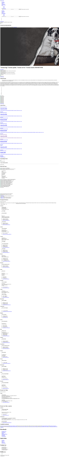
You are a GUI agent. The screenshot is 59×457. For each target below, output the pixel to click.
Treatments (3, 2)
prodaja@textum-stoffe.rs (6, 297)
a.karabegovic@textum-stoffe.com (7, 234)
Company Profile (4, 431)
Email (4, 197)
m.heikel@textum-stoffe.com (6, 342)
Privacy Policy (4, 13)
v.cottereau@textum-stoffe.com (6, 363)
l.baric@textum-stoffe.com (6, 247)
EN (2, 5)
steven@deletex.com (5, 317)
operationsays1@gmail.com (6, 327)
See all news (1, 156)
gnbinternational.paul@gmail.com (7, 422)
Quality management (4, 434)
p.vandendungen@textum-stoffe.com (7, 311)
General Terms (4, 432)
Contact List (3, 435)
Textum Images (4, 436)
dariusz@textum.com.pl (6, 357)
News (2, 3)
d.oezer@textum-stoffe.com (6, 220)
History (3, 433)
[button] (1, 76)
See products (2, 69)
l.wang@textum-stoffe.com (6, 402)
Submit (20, 9)
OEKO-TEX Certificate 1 (46, 426)
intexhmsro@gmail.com (6, 379)
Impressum (3, 4)
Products (3, 10)
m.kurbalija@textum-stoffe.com (7, 304)
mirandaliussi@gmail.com (6, 335)
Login (2, 9)
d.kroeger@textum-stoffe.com (6, 224)
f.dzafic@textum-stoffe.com (6, 252)
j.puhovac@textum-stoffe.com (6, 261)
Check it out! (2, 21)
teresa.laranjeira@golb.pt (6, 287)
